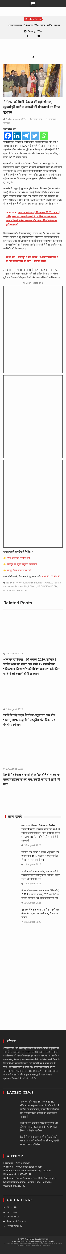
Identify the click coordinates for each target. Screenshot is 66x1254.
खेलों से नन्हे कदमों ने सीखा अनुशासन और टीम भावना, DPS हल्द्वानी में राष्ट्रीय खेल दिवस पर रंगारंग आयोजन (29, 720)
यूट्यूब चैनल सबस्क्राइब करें (19, 570)
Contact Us (13, 1216)
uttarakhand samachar (15, 590)
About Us (12, 1207)
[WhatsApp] (33, 36)
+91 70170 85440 (51, 576)
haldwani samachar (33, 582)
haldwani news (14, 582)
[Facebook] (27, 36)
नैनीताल (6, 123)
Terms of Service (16, 1221)
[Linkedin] (17, 136)
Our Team (12, 1212)
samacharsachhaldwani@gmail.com (32, 1170)
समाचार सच (37, 119)
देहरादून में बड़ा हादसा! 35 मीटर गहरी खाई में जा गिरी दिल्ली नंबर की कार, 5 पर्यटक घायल (40, 913)
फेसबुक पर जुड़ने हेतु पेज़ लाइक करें (22, 564)
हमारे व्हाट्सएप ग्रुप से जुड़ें (18, 558)
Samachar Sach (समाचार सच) (37, 1239)
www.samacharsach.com (29, 1166)
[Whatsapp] (44, 136)
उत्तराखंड (52, 119)
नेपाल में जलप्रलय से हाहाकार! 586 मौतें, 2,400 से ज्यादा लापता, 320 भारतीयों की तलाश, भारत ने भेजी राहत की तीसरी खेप (40, 894)
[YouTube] (38, 36)
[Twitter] (35, 136)
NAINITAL (48, 582)
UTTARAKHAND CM (47, 586)
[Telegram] (26, 136)
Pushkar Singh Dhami (26, 586)
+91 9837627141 (22, 1174)
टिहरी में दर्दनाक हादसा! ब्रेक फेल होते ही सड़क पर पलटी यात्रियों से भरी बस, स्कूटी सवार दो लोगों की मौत (31, 779)
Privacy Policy (14, 1225)
